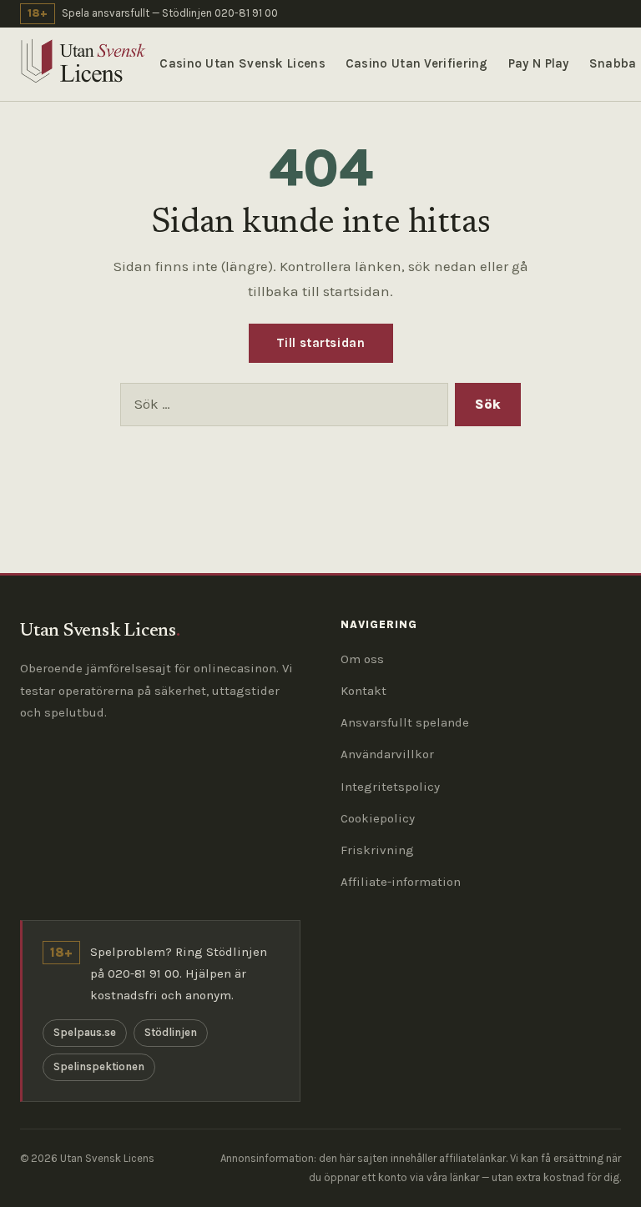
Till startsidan (321, 342)
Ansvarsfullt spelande (405, 722)
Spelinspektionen (98, 1066)
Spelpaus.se (84, 1032)
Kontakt (363, 690)
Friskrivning (377, 849)
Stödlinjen (170, 1032)
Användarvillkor (387, 754)
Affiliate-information (401, 881)
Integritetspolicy (390, 786)
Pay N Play (538, 63)
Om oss (362, 658)
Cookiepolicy (378, 818)
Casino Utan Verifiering (417, 63)
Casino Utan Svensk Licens (242, 63)
